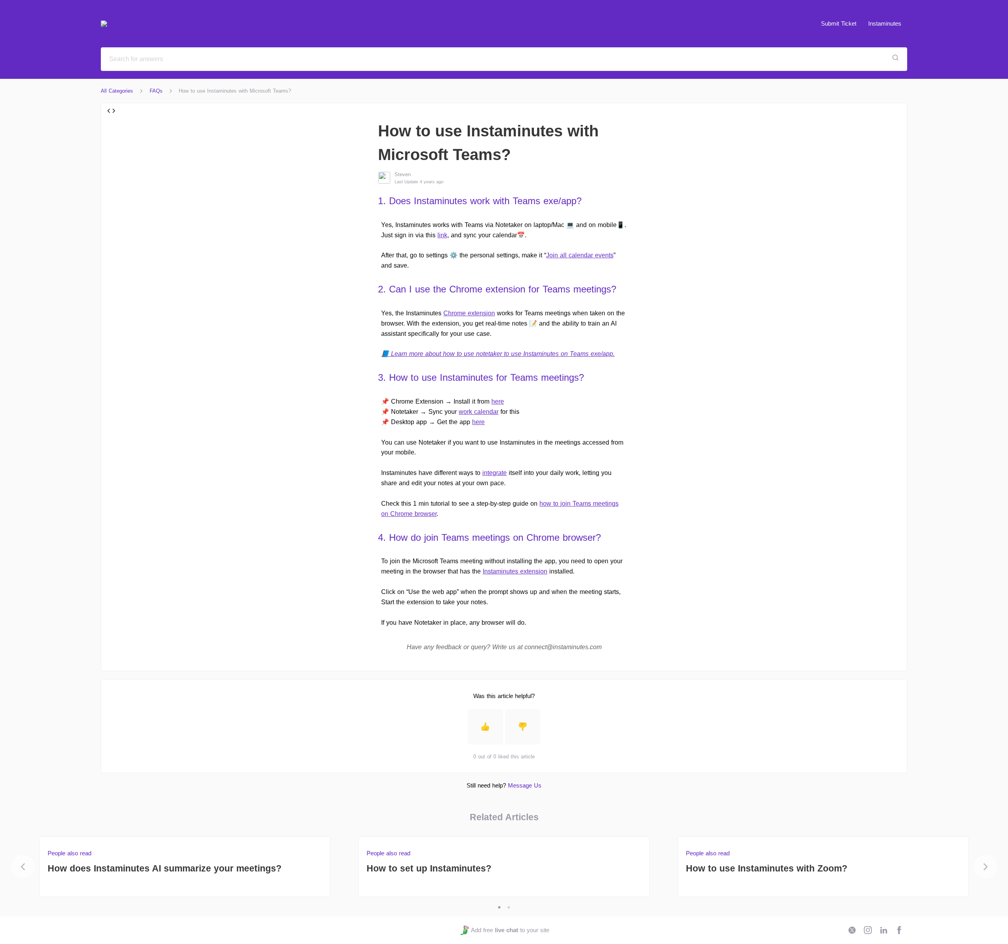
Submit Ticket (838, 23)
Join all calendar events (579, 255)
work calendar (478, 411)
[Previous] (23, 867)
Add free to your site (510, 930)
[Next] (985, 867)
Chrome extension (469, 313)
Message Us (524, 785)
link (442, 235)
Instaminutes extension (515, 571)
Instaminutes (884, 23)
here (497, 401)
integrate (494, 472)
